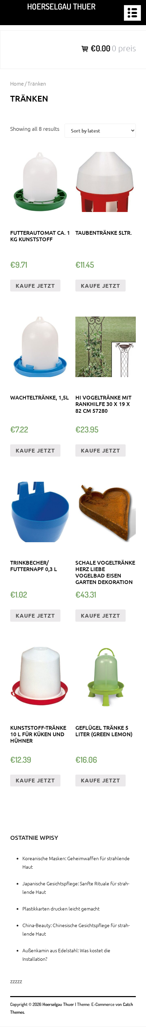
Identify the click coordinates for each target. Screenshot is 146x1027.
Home (17, 83)
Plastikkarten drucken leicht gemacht (60, 908)
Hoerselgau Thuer (61, 6)
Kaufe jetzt (35, 285)
